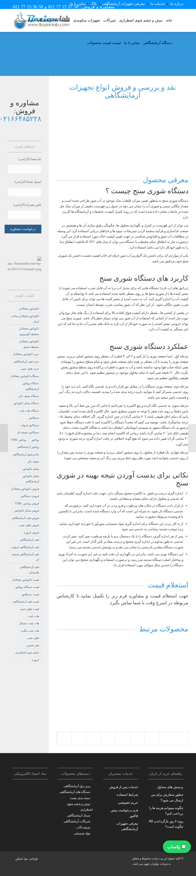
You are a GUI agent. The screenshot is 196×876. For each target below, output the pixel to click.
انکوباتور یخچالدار (29, 308)
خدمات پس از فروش (123, 787)
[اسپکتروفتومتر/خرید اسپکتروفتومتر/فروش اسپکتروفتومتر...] (192, 438)
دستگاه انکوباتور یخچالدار (24, 376)
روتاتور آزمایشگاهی (28, 446)
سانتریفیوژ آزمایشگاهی (26, 454)
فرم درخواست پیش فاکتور (124, 812)
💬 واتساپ (176, 847)
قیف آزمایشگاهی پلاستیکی (29, 569)
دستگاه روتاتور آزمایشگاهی (30, 386)
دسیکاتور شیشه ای (28, 432)
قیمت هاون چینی (29, 608)
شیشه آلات (83, 827)
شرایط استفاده (127, 795)
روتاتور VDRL (18, 439)
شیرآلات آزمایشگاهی (77, 821)
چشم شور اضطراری (27, 652)
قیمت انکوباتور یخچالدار (25, 579)
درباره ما (176, 4)
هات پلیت (33, 616)
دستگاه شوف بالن (28, 395)
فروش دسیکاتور (30, 495)
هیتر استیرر (32, 645)
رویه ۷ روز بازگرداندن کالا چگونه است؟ (166, 823)
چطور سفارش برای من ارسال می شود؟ (167, 797)
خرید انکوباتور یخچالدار (26, 354)
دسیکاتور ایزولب (29, 425)
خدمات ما (157, 4)
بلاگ (93, 4)
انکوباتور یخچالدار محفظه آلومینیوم (29, 331)
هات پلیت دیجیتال (29, 623)
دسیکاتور (34, 417)
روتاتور (35, 439)
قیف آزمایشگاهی (29, 539)
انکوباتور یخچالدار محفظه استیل (29, 344)
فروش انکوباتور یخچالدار (25, 488)
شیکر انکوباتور (30, 468)
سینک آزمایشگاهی (78, 815)
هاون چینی (33, 637)
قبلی (64, 674)
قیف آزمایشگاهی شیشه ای (25, 557)
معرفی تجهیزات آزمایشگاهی (123, 4)
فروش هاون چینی (29, 525)
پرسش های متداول (170, 787)
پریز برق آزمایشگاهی (77, 786)
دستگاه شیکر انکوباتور (26, 403)
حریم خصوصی (128, 802)
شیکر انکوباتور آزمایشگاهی (30, 478)
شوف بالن (33, 461)
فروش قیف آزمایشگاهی (25, 517)
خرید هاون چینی (30, 368)
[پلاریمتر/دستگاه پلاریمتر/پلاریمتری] (4, 438)
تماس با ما (78, 4)
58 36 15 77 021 (28, 6)
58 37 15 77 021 (63, 6)
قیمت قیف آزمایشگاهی (26, 601)
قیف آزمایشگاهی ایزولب (25, 547)
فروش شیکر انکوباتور (26, 510)
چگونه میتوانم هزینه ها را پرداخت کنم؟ (166, 810)
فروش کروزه (31, 532)
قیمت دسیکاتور (30, 594)
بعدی (180, 674)
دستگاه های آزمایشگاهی (74, 792)
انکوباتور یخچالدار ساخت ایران (25, 318)
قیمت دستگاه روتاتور (27, 586)
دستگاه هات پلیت (29, 410)
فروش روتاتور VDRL (27, 503)
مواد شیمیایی (82, 833)
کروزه (35, 659)
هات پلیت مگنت (30, 630)
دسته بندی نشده (80, 798)
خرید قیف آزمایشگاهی (26, 361)
